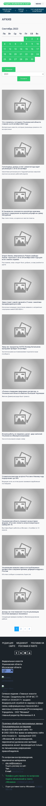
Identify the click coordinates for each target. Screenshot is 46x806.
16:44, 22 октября (9, 181)
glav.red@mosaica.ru (13, 763)
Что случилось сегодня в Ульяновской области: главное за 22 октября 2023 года (21, 123)
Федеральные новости (12, 661)
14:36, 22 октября (9, 403)
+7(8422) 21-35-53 (25, 782)
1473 (40, 316)
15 (26, 49)
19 (10, 54)
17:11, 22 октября (9, 136)
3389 (40, 225)
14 (21, 49)
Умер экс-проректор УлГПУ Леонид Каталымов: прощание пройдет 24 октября (21, 348)
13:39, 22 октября (9, 491)
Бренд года (21, 10)
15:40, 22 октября (9, 272)
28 (21, 59)
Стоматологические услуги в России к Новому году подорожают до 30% (23, 477)
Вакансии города (7, 10)
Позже (23, 79)
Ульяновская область (12, 664)
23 (32, 54)
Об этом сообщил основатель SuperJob (16, 574)
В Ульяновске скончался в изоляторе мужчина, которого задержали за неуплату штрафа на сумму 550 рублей (22, 213)
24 (37, 54)
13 (15, 49)
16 (32, 49)
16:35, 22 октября (9, 225)
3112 (40, 272)
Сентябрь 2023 (10, 28)
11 (5, 49)
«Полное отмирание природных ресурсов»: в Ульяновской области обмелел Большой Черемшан (23, 392)
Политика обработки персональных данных (22, 723)
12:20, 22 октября (9, 537)
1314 (40, 403)
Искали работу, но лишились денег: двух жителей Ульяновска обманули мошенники (22, 435)
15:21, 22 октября (9, 316)
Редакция (7, 643)
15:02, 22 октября (9, 361)
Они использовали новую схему (13, 439)
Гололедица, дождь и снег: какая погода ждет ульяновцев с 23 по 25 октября (21, 168)
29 (26, 59)
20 (15, 54)
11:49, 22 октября (9, 581)
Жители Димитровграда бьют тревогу (15, 396)
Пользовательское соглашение (16, 726)
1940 (40, 92)
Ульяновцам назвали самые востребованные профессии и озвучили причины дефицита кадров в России (22, 569)
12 (10, 49)
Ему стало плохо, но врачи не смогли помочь (18, 218)
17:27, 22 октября (9, 92)
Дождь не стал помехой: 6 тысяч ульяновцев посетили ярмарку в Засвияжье (20, 613)
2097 (40, 361)
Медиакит (22, 643)
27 (15, 59)
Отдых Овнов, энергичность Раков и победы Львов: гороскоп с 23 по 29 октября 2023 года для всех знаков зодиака (22, 257)
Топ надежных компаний (37, 10)
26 (10, 59)
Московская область (11, 667)
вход (5, 691)
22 (26, 54)
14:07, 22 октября (9, 446)
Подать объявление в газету (17, 4)
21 (21, 54)
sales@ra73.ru (17, 771)
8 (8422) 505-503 (17, 769)
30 (32, 59)
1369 (40, 581)
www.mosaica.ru (9, 736)
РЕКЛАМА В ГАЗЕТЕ (27, 646)
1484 (40, 491)
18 (5, 54)
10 (37, 44)
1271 (40, 537)
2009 (40, 181)
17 (37, 49)
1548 (40, 136)
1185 (40, 446)
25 (5, 59)
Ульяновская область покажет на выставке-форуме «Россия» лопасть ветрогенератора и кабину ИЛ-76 (20, 523)
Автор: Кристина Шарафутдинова (14, 117)
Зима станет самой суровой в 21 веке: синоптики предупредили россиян (21, 303)
